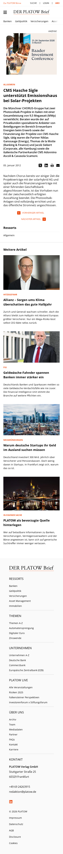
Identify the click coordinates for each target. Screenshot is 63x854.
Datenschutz (16, 824)
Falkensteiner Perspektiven (24, 697)
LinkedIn (10, 801)
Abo (57, 3)
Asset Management (20, 600)
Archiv (12, 719)
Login (46, 3)
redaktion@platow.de (22, 792)
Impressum (15, 817)
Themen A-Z (16, 623)
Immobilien (15, 605)
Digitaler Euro (17, 633)
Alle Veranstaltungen (21, 687)
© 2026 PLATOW (18, 811)
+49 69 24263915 (19, 787)
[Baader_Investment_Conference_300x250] (31, 54)
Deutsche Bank (17, 660)
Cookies (13, 843)
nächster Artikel (31, 219)
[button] (40, 165)
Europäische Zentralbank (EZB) (26, 670)
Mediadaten (16, 729)
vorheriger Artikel (33, 212)
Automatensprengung (21, 628)
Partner (13, 734)
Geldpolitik (21, 21)
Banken (7, 21)
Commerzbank (17, 665)
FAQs (12, 739)
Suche (33, 3)
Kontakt (13, 744)
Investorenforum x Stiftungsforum (28, 702)
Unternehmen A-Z (19, 655)
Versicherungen (39, 21)
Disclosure (15, 836)
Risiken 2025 (16, 692)
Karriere (13, 749)
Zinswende (15, 638)
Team (12, 724)
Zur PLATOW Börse (12, 3)
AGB (11, 830)
